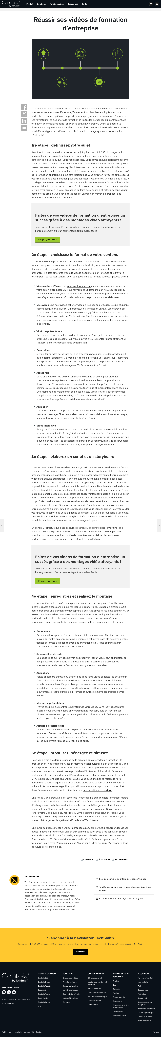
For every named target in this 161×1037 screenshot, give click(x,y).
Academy (116, 993)
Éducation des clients (95, 978)
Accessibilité (29, 1032)
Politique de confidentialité (12, 1032)
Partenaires (142, 994)
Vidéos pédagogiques (70, 998)
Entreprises (121, 860)
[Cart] (151, 4)
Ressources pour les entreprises (145, 1003)
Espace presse (143, 990)
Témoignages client (119, 997)
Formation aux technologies (97, 997)
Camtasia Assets (44, 994)
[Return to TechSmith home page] (11, 4)
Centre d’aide (117, 1001)
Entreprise (66, 1002)
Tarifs (84, 4)
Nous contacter (143, 982)
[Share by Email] (24, 128)
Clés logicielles (118, 1012)
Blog (114, 985)
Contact (39, 1032)
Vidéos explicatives (94, 988)
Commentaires (93, 1005)
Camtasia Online (44, 1002)
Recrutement (142, 998)
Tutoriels (116, 981)
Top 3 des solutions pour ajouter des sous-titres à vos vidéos (125, 889)
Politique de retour (144, 1021)
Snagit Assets (43, 998)
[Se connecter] (157, 4)
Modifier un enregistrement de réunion (97, 983)
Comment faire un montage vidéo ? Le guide (121, 898)
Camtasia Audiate (44, 986)
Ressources (73, 4)
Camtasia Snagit (44, 982)
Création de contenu (95, 1001)
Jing (39, 1006)
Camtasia (88, 860)
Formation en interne (70, 982)
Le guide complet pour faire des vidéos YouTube (122, 879)
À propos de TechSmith (146, 978)
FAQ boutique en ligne (145, 1013)
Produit (29, 4)
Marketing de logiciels (70, 990)
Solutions (41, 4)
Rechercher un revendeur (146, 1009)
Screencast (42, 990)
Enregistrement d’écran (71, 978)
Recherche (116, 989)
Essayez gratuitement (47, 240)
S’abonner (80, 952)
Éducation (104, 860)
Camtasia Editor (43, 978)
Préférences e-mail (119, 1016)
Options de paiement (145, 1017)
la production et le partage (97, 790)
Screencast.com (81, 828)
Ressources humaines (70, 986)
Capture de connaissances (97, 992)
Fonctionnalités (57, 4)
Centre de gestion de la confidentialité (121, 1006)
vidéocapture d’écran (79, 286)
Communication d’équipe (71, 994)
